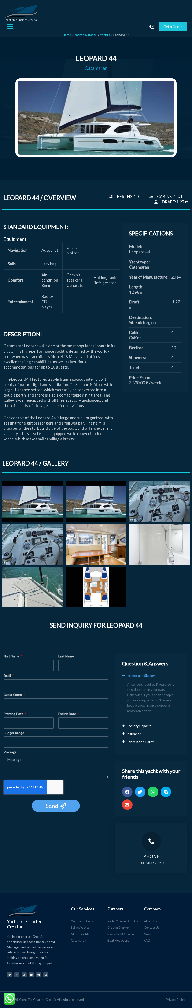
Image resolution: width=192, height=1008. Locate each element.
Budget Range (14, 733)
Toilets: (136, 367)
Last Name (66, 656)
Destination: (140, 317)
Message (10, 752)
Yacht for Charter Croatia (21, 19)
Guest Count (13, 695)
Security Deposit (139, 726)
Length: (136, 286)
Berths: (136, 347)
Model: (135, 246)
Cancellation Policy (140, 742)
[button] (151, 678)
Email (7, 675)
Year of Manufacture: (149, 276)
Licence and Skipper (141, 675)
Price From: (139, 377)
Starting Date (14, 714)
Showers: (137, 357)
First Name (12, 656)
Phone (151, 856)
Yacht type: (139, 261)
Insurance (134, 734)
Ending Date (67, 714)
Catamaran (96, 68)
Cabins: (136, 332)
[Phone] (151, 841)
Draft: (134, 301)
